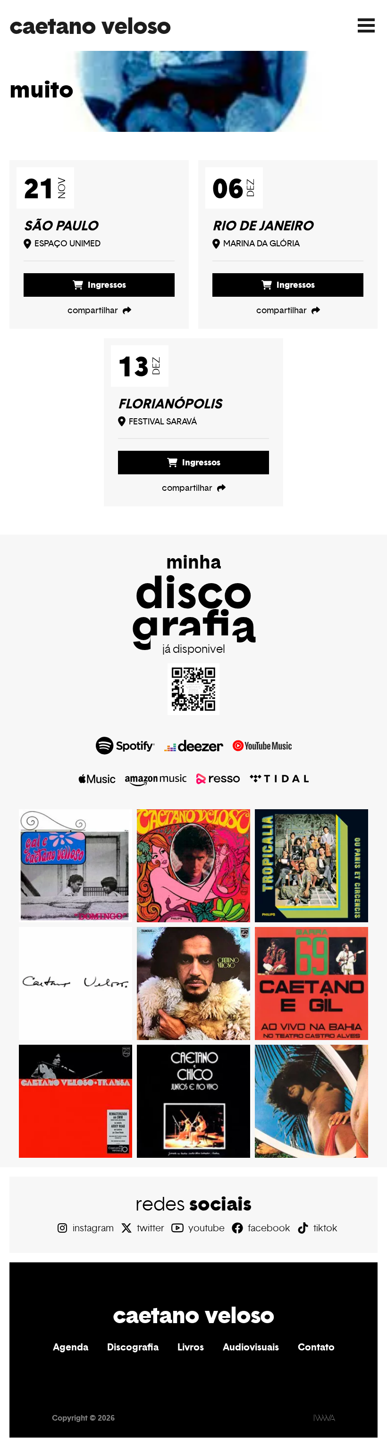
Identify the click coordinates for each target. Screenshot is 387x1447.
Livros (190, 1347)
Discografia (133, 1347)
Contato (316, 1347)
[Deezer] (194, 745)
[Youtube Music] (262, 745)
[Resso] (218, 778)
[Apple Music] (97, 778)
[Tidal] (279, 778)
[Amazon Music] (155, 778)
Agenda (70, 1347)
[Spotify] (125, 745)
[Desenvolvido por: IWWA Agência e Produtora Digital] (324, 1418)
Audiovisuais (251, 1347)
